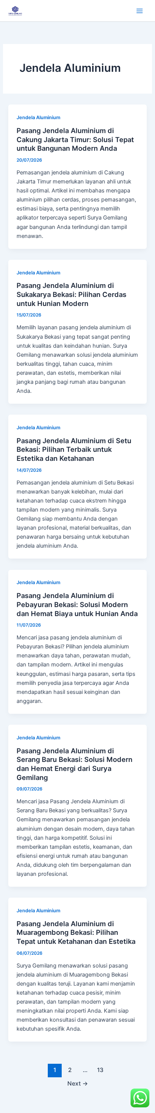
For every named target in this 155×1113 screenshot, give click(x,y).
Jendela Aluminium (38, 117)
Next (77, 1083)
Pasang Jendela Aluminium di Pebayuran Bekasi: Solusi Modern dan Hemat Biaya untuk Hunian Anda (77, 604)
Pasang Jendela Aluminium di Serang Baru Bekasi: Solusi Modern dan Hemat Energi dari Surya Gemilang (74, 764)
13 (100, 1070)
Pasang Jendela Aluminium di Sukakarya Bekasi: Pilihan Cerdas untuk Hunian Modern (71, 294)
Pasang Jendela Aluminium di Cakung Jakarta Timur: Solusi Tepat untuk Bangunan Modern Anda (75, 139)
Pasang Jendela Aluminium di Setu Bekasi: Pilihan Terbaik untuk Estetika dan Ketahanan (74, 449)
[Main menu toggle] (139, 11)
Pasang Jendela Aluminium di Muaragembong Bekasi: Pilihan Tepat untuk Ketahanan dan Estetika (76, 932)
